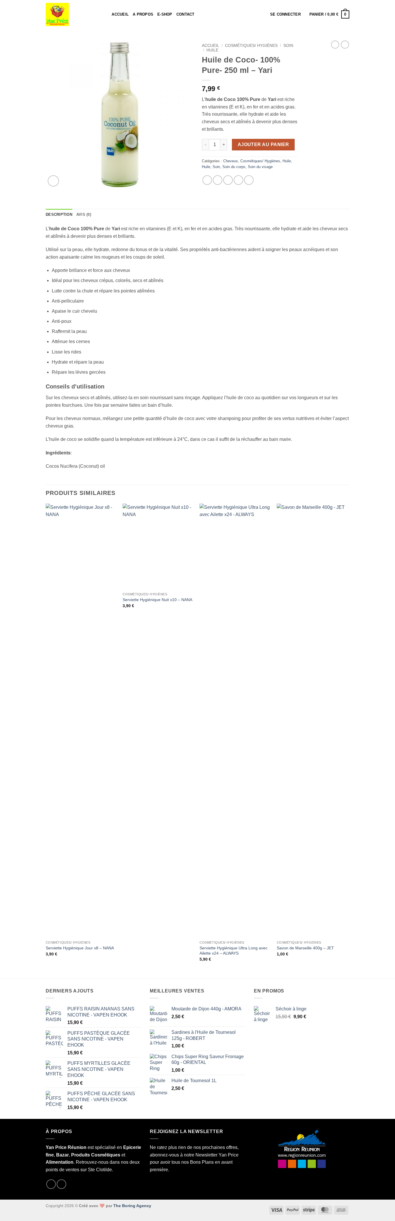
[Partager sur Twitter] (217, 180)
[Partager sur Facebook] (207, 180)
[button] (285, 14)
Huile (212, 50)
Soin (288, 45)
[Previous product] (345, 44)
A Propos (143, 14)
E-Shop (164, 14)
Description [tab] (59, 214)
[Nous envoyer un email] (61, 1184)
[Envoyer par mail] (228, 180)
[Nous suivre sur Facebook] (51, 1184)
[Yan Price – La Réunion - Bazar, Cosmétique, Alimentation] (70, 14)
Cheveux (230, 161)
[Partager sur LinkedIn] (249, 180)
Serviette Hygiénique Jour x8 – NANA (80, 948)
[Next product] (335, 44)
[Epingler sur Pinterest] (238, 180)
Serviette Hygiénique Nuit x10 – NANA (157, 599)
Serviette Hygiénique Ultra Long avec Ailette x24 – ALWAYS (233, 951)
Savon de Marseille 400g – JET (305, 948)
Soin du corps (234, 167)
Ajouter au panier (263, 144)
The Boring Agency (132, 1205)
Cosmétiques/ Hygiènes (251, 45)
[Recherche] (105, 14)
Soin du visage (260, 167)
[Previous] (46, 740)
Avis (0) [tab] (83, 214)
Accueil (120, 14)
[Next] (347, 740)
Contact (185, 14)
